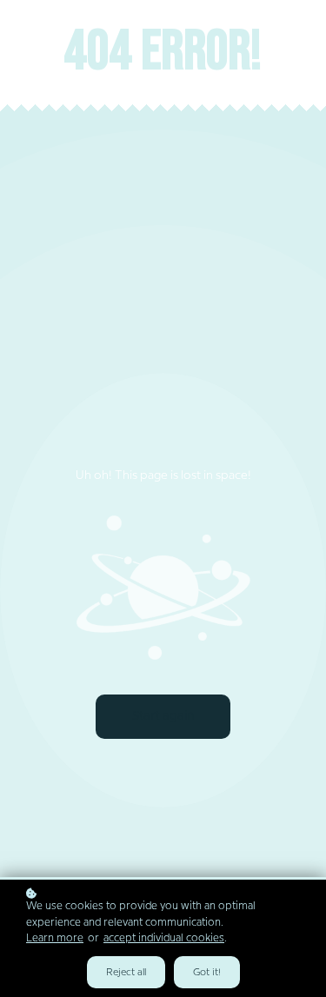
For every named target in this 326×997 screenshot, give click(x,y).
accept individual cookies (163, 938)
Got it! (207, 972)
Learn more (54, 938)
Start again (163, 716)
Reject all (126, 972)
